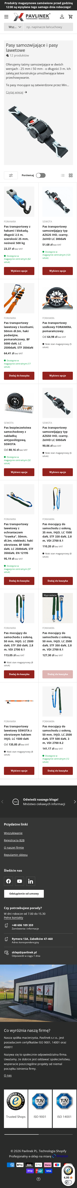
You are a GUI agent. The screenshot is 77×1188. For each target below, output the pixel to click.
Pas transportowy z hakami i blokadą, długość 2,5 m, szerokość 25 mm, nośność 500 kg (17, 235)
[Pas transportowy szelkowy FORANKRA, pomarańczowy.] (57, 298)
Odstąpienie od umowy (24, 893)
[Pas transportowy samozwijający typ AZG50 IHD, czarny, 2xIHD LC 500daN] (57, 403)
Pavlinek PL (29, 1151)
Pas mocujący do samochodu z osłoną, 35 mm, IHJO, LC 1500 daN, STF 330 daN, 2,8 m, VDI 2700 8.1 (57, 532)
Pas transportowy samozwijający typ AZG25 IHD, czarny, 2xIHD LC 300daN (55, 233)
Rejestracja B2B (14, 840)
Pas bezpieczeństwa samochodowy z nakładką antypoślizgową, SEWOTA (17, 436)
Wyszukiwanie (13, 833)
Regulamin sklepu (16, 855)
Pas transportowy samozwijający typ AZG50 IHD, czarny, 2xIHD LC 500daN (55, 434)
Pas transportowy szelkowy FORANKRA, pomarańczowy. (57, 327)
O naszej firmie (14, 847)
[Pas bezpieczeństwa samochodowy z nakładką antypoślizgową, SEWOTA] (19, 403)
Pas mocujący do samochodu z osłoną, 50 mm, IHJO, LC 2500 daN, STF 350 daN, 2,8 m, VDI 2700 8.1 (18, 641)
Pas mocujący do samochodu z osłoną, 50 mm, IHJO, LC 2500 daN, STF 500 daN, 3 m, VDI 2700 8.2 (57, 734)
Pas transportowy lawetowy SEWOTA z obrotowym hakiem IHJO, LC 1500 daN (18, 732)
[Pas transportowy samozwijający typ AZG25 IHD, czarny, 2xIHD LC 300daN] (57, 202)
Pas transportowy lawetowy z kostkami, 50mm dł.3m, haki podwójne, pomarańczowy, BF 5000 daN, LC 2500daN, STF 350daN (19, 335)
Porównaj (28, 175)
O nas (8, 1075)
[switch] (68, 1182)
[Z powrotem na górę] (38, 1179)
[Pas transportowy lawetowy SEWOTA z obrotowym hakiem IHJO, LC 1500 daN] (19, 701)
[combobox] (38, 27)
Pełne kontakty (13, 917)
